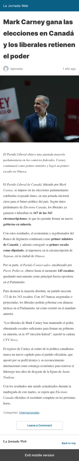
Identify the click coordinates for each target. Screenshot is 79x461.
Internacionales (29, 412)
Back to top (69, 443)
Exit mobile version (39, 455)
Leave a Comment (39, 425)
